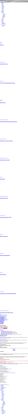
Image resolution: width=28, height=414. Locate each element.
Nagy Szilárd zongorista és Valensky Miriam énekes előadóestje (8, 293)
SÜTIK (1, 386)
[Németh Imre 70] (1, 42)
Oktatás (2, 396)
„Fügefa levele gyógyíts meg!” (3, 336)
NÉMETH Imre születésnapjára (4, 236)
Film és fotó (4, 16)
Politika (2, 409)
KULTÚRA (2, 12)
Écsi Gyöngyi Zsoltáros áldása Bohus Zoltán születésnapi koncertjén (8, 121)
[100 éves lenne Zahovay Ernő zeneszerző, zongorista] (4, 310)
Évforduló (3, 8)
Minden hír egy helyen (3, 316)
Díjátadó (3, 5)
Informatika (3, 413)
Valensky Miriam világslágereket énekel (5, 255)
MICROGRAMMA (3, 384)
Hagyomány (3, 6)
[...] (7, 340)
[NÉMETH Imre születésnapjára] (1, 234)
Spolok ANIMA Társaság (5, 368)
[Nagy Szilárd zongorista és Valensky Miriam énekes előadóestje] (2, 291)
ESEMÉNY (2, 392)
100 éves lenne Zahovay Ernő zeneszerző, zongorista (6, 312)
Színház (3, 17)
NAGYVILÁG (2, 407)
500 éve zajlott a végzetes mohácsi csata (5, 331)
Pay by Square (14, 350)
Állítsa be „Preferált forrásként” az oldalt (4, 326)
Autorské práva (2, 388)
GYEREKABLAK (2, 399)
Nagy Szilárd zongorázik (3, 274)
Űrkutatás (3, 25)
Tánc (3, 405)
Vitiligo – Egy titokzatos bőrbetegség (3, 341)
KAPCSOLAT (2, 390)
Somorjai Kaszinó (2, 321)
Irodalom (3, 400)
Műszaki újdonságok (4, 412)
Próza (3, 401)
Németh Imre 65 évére (2, 102)
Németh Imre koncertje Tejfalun (4, 198)
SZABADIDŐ (2, 22)
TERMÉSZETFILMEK (4, 411)
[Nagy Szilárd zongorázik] (1, 272)
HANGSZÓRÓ (4, 14)
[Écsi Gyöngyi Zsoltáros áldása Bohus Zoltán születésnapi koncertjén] (4, 119)
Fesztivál (3, 406)
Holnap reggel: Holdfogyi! (3, 333)
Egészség (3, 391)
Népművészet (3, 404)
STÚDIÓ (1, 408)
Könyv (3, 13)
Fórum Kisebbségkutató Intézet (4, 318)
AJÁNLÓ (2, 398)
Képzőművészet (3, 403)
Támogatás (2, 385)
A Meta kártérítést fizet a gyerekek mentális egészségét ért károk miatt (8, 334)
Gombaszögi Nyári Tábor (3, 317)
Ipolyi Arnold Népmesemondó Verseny (4, 319)
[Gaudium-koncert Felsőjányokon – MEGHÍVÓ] (2, 215)
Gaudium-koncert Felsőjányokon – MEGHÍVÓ (5, 217)
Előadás (3, 393)
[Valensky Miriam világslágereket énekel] (2, 253)
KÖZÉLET (2, 395)
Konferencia (3, 397)
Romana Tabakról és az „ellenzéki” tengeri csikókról (6, 332)
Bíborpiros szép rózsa (3, 320)
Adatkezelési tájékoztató (3, 387)
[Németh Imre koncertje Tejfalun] (4, 196)
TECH (1, 24)
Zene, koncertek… (2, 322)
